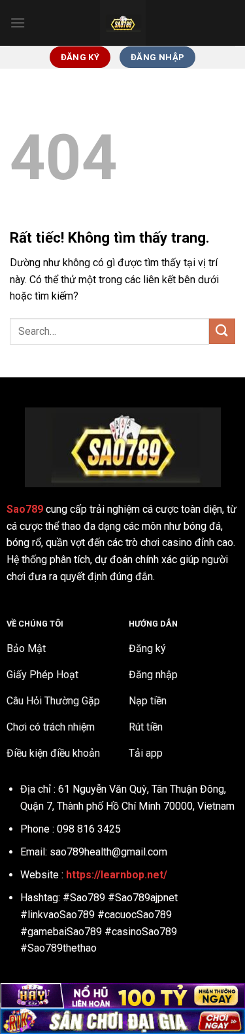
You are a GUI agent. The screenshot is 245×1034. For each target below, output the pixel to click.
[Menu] (17, 23)
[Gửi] (222, 331)
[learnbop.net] (123, 23)
